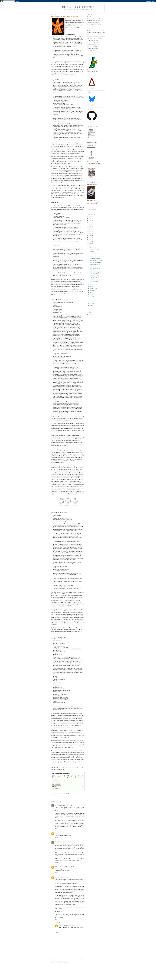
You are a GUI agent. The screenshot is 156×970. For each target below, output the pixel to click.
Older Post (82, 959)
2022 (90, 222)
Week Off (92, 252)
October (92, 286)
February (92, 303)
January (92, 305)
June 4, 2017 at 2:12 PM (69, 925)
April (91, 299)
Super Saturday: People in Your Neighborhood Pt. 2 (96, 280)
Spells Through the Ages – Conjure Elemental (95, 269)
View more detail (91, 50)
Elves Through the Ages (95, 258)
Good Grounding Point (95, 249)
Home (68, 959)
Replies (58, 922)
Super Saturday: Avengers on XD (97, 260)
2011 (90, 246)
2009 (90, 310)
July (91, 292)
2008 (90, 312)
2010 (90, 308)
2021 (90, 224)
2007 (90, 314)
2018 (90, 231)
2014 (90, 239)
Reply (56, 828)
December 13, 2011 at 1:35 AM (65, 842)
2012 (90, 244)
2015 (90, 237)
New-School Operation (95, 275)
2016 (90, 235)
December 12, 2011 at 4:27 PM (65, 805)
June (91, 294)
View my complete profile (94, 24)
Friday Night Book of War (95, 254)
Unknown (57, 877)
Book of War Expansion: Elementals (95, 265)
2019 (90, 229)
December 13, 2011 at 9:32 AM (67, 867)
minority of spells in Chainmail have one (67, 74)
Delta (56, 833)
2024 (90, 218)
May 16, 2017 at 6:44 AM (65, 877)
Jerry (56, 805)
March (91, 301)
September (92, 288)
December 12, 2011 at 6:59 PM (67, 833)
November (92, 284)
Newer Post (53, 959)
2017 (90, 233)
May (91, 297)
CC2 (67, 793)
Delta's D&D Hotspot (78, 6)
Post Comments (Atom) (62, 962)
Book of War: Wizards (94, 277)
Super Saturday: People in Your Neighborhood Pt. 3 (96, 272)
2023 (90, 220)
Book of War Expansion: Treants (97, 256)
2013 (90, 241)
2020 (90, 227)
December (92, 248)
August (91, 290)
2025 (90, 216)
